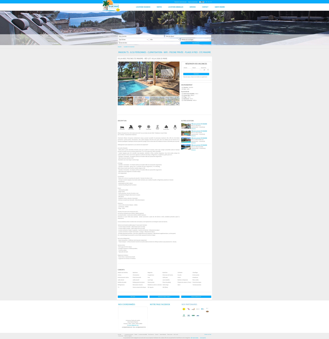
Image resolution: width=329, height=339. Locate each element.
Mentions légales (128, 335)
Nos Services (151, 334)
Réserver (196, 74)
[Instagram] (202, 2)
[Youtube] (203, 2)
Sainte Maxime (163, 334)
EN (208, 1)
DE (211, 1)
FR (206, 1)
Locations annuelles (143, 334)
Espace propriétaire (193, 2)
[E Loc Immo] (111, 6)
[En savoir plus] (194, 337)
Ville (151, 39)
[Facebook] (200, 2)
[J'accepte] (203, 337)
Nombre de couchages (187, 39)
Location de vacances (129, 46)
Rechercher (196, 43)
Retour (133, 296)
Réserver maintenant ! (164, 296)
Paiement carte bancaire (180, 2)
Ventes (135, 334)
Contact (156, 334)
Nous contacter (196, 296)
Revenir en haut (208, 334)
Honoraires (120, 335)
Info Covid (176, 334)
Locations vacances (129, 334)
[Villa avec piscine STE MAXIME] (186, 126)
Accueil (119, 46)
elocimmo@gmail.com (132, 325)
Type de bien (122, 39)
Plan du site (169, 334)
